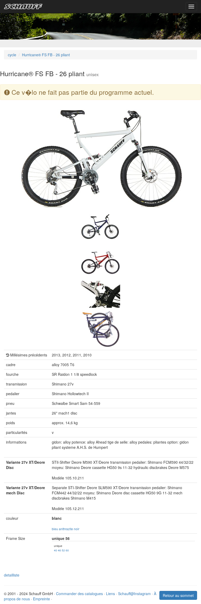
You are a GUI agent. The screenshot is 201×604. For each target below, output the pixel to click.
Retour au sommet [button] (178, 595)
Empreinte (41, 598)
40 (55, 550)
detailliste (11, 575)
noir (76, 529)
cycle (12, 54)
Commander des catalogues (79, 593)
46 (59, 550)
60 (67, 550)
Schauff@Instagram (134, 593)
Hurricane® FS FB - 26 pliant (46, 54)
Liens (110, 593)
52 (63, 550)
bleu (55, 529)
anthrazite (66, 529)
